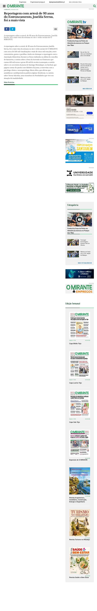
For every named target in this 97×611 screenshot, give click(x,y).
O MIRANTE (7, 9)
